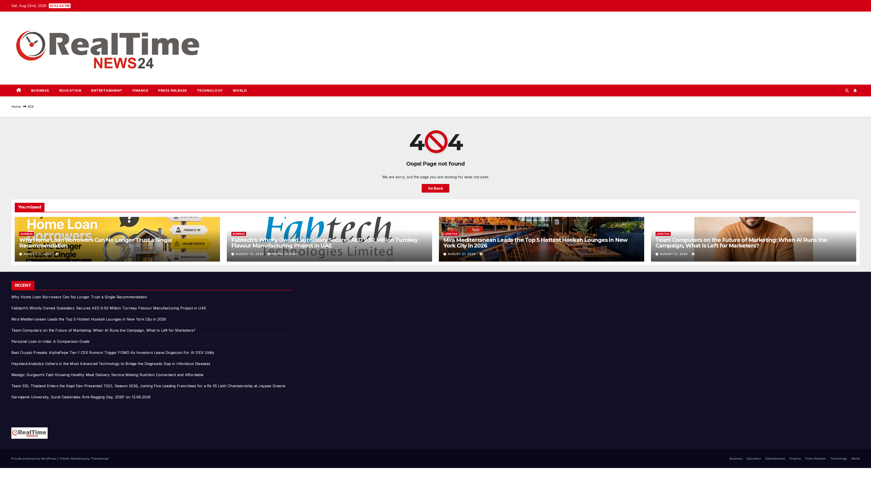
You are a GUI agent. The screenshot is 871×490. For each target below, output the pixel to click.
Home (16, 106)
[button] (847, 90)
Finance (140, 90)
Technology (210, 90)
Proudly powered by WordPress (34, 458)
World (240, 90)
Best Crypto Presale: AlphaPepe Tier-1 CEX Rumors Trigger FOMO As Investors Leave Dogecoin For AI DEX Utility (113, 352)
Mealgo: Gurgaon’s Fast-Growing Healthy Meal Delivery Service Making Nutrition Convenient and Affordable (107, 374)
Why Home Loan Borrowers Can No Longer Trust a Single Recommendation (95, 243)
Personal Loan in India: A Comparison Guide (51, 341)
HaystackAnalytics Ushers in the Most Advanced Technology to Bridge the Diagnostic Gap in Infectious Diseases (110, 363)
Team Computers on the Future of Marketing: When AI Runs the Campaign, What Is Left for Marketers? (741, 243)
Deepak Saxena (284, 254)
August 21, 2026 (38, 254)
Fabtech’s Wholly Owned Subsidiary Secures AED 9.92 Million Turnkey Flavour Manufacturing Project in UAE (324, 243)
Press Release (172, 90)
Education (70, 90)
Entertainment (106, 90)
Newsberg (78, 458)
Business (40, 90)
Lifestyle (451, 234)
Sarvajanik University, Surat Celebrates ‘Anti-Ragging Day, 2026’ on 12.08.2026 (81, 397)
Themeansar (99, 458)
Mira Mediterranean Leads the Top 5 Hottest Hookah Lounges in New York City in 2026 (535, 243)
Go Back (435, 188)
